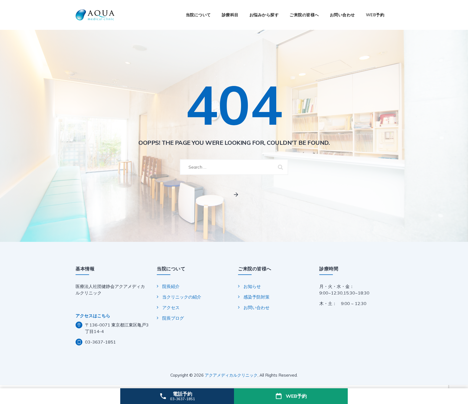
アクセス (171, 307)
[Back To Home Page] (234, 194)
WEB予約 (375, 14)
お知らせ (252, 286)
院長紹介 (171, 286)
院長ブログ (173, 318)
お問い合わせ (342, 14)
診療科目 (230, 14)
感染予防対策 (256, 297)
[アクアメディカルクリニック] (95, 15)
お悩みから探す (264, 14)
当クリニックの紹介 (181, 297)
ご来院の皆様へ (304, 14)
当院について (198, 14)
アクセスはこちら (93, 315)
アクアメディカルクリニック (231, 375)
